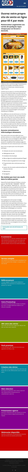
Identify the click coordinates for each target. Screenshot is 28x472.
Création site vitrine (9, 367)
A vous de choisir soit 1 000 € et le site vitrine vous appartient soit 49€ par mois (12, 348)
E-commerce (6, 237)
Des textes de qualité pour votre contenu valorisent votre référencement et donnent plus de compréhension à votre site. (13, 392)
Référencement (7, 280)
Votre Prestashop (8, 302)
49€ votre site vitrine (9, 324)
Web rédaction (7, 389)
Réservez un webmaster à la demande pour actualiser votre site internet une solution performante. (13, 434)
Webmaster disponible (10, 432)
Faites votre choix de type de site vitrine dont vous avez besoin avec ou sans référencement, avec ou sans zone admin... (14, 370)
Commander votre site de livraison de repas (12, 227)
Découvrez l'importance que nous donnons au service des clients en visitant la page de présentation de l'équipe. (13, 414)
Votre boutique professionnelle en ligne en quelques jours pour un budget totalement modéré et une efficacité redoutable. (13, 305)
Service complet (7, 258)
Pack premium (7, 345)
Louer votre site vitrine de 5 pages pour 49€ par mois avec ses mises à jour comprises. (13, 326)
